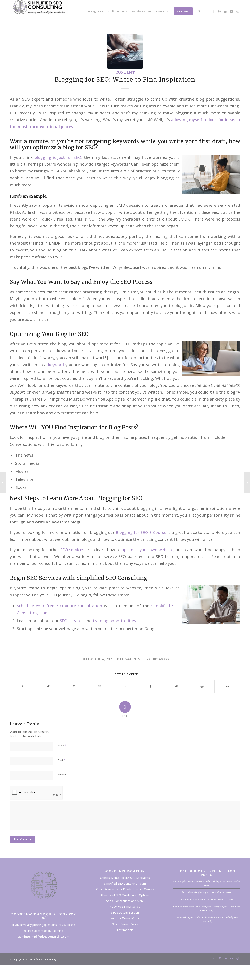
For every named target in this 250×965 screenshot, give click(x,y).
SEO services (72, 549)
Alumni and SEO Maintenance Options (125, 895)
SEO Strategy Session (125, 912)
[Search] (199, 11)
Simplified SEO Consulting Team (125, 883)
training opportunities (114, 620)
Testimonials (125, 930)
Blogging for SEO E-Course (141, 532)
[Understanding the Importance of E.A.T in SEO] (247, 482)
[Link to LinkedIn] (226, 11)
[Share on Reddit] (201, 686)
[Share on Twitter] (48, 686)
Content (125, 72)
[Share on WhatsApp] (74, 686)
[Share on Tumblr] (150, 686)
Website (62, 774)
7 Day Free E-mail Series (125, 906)
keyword (56, 364)
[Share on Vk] (176, 686)
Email (61, 760)
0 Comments (128, 659)
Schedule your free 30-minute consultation (59, 605)
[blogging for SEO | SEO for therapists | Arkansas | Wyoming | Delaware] (125, 51)
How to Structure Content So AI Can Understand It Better (206, 899)
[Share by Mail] (227, 686)
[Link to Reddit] (237, 11)
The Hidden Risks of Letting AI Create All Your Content (206, 892)
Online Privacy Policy (125, 924)
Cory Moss (159, 659)
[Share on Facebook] (23, 686)
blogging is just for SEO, (58, 157)
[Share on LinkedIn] (125, 686)
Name (62, 745)
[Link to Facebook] (214, 11)
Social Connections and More (125, 901)
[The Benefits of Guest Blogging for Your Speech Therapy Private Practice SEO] (3, 482)
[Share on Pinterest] (99, 686)
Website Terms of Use (125, 918)
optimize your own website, (148, 549)
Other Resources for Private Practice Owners (125, 889)
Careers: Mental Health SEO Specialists (125, 877)
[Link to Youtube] (231, 11)
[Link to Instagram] (220, 11)
